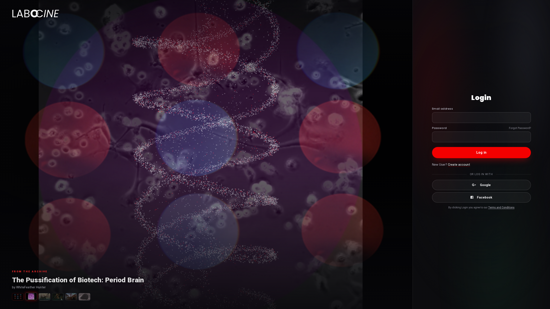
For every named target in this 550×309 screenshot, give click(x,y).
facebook (484, 197)
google (485, 185)
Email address (442, 109)
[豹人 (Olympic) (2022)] (58, 296)
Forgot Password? (520, 128)
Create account (459, 165)
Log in (481, 152)
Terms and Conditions (501, 207)
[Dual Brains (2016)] (71, 296)
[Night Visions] (18, 296)
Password (439, 128)
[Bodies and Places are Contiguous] (84, 296)
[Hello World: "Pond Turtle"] (44, 296)
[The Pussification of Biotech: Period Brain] (31, 296)
